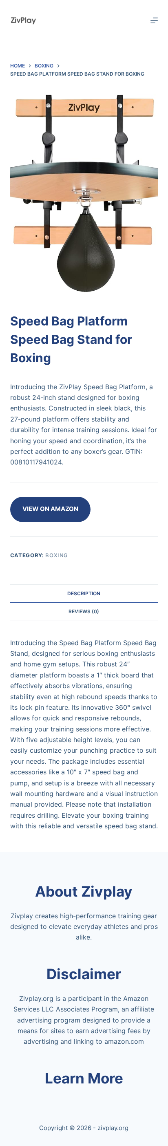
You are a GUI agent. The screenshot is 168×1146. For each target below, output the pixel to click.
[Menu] (154, 20)
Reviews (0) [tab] (84, 611)
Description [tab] (83, 593)
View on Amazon (50, 509)
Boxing (56, 555)
